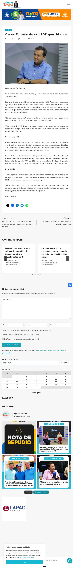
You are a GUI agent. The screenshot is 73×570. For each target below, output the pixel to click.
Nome (5, 325)
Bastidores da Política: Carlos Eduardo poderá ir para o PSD (57, 221)
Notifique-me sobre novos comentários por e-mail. (22, 334)
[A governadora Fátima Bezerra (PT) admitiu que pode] (54, 472)
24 (36, 384)
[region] (25, 555)
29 (17, 387)
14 (7, 382)
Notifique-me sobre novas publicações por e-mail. (22, 339)
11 (46, 379)
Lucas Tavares (12, 39)
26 (56, 384)
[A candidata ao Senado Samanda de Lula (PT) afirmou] (54, 437)
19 (56, 382)
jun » (39, 393)
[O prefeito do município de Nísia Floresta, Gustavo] (19, 472)
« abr (34, 393)
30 (26, 387)
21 (7, 384)
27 (66, 384)
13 (66, 379)
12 (56, 379)
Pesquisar (65, 363)
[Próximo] (67, 258)
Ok (25, 562)
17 (36, 382)
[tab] (32, 274)
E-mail (29, 325)
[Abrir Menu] (68, 4)
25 (46, 384)
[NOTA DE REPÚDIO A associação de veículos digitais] (19, 437)
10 (36, 379)
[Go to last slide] (5, 258)
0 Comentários (12, 264)
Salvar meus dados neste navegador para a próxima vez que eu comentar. (27, 330)
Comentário (7, 299)
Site (51, 325)
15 (17, 382)
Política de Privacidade (27, 557)
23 (26, 384)
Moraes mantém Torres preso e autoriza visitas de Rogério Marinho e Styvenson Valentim (16, 223)
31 (36, 387)
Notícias (9, 30)
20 (66, 382)
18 (46, 382)
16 (26, 382)
